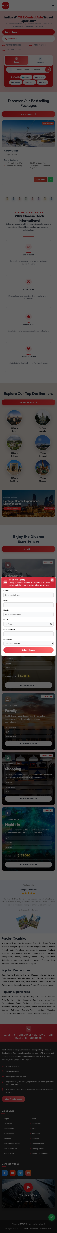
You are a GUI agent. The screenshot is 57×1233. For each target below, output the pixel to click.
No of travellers (9, 629)
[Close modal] (52, 580)
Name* (6, 591)
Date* (5, 620)
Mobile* (6, 610)
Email (5, 600)
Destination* (8, 639)
